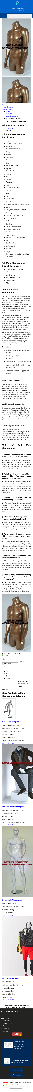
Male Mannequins (12, 116)
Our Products (7, 1026)
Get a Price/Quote (8, 129)
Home (8, 111)
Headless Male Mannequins (13, 806)
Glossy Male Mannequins (12, 900)
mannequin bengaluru (11, 722)
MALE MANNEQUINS (10, 978)
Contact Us (6, 1028)
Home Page (6, 1021)
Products (9, 114)
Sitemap (5, 1031)
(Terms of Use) (14, 1084)
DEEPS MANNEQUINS (18, 9)
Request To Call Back (8, 109)
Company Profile (8, 1023)
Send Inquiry (8, 107)
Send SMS (18, 1075)
